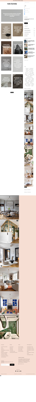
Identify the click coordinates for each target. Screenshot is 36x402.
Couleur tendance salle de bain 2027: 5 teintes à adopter (31, 41)
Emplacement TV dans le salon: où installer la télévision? (31, 56)
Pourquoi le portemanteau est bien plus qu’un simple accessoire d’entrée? (12, 15)
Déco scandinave (20, 347)
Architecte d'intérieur (4, 353)
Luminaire (26, 79)
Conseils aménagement (27, 30)
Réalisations (11, 347)
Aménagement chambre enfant (30, 353)
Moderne (33, 79)
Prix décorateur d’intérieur (4, 355)
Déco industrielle (20, 346)
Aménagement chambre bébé (30, 351)
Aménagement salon (30, 346)
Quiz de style (11, 346)
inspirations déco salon (28, 78)
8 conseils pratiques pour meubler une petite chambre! (31, 45)
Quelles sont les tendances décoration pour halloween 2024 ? (18, 47)
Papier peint (32, 80)
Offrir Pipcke (11, 350)
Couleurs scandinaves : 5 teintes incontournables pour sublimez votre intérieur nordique (18, 63)
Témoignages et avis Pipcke (5, 350)
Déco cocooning (20, 351)
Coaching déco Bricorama (13, 352)
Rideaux (31, 82)
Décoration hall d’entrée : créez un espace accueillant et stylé (18, 29)
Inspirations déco (30, 76)
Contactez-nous (21, 363)
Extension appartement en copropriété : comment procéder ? (6, 80)
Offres (2, 347)
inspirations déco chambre (30, 77)
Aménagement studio (30, 354)
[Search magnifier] (25, 5)
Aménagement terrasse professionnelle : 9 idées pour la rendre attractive (31, 49)
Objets (29, 80)
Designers (2, 351)
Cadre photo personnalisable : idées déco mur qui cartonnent (6, 47)
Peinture (26, 81)
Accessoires (27, 68)
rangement (28, 82)
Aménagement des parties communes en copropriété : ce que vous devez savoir (18, 81)
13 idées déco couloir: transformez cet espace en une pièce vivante (6, 63)
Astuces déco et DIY (26, 28)
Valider (26, 23)
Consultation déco (12, 351)
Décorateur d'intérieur (4, 354)
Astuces (27, 69)
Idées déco (27, 75)
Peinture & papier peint (31, 81)
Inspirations (31, 75)
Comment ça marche (4, 346)
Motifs (26, 80)
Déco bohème (20, 350)
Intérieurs (33, 78)
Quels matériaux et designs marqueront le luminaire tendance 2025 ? (6, 30)
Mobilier (30, 79)
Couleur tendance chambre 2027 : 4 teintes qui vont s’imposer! (31, 52)
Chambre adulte (31, 69)
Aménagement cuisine (30, 347)
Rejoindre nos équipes (4, 352)
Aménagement (31, 68)
